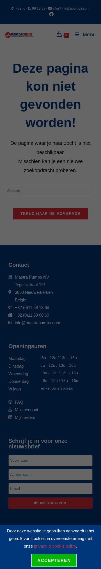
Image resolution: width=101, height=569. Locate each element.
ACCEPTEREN (54, 560)
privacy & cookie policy (55, 546)
